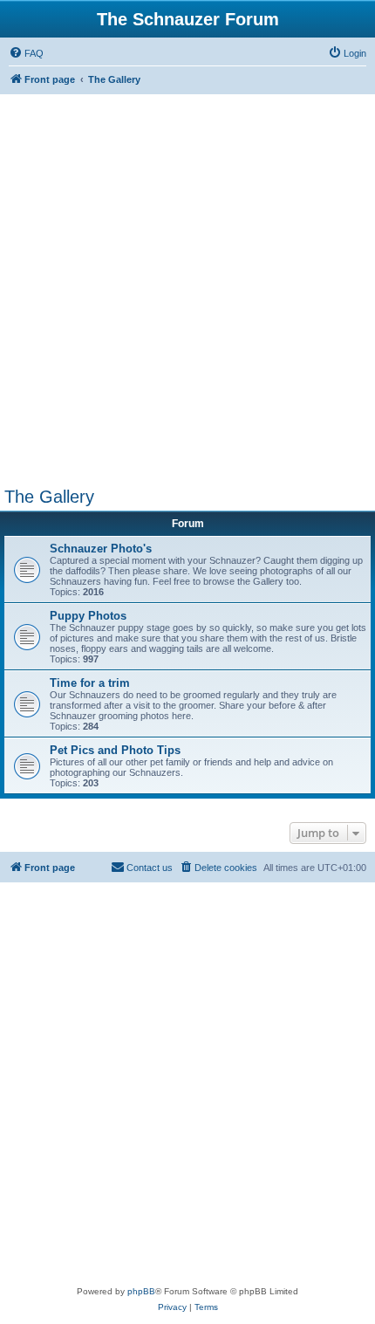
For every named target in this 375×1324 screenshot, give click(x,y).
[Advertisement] (187, 290)
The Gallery (49, 496)
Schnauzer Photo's (101, 548)
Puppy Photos (88, 615)
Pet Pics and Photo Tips (115, 750)
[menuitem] (26, 53)
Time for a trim (90, 682)
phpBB (141, 1291)
